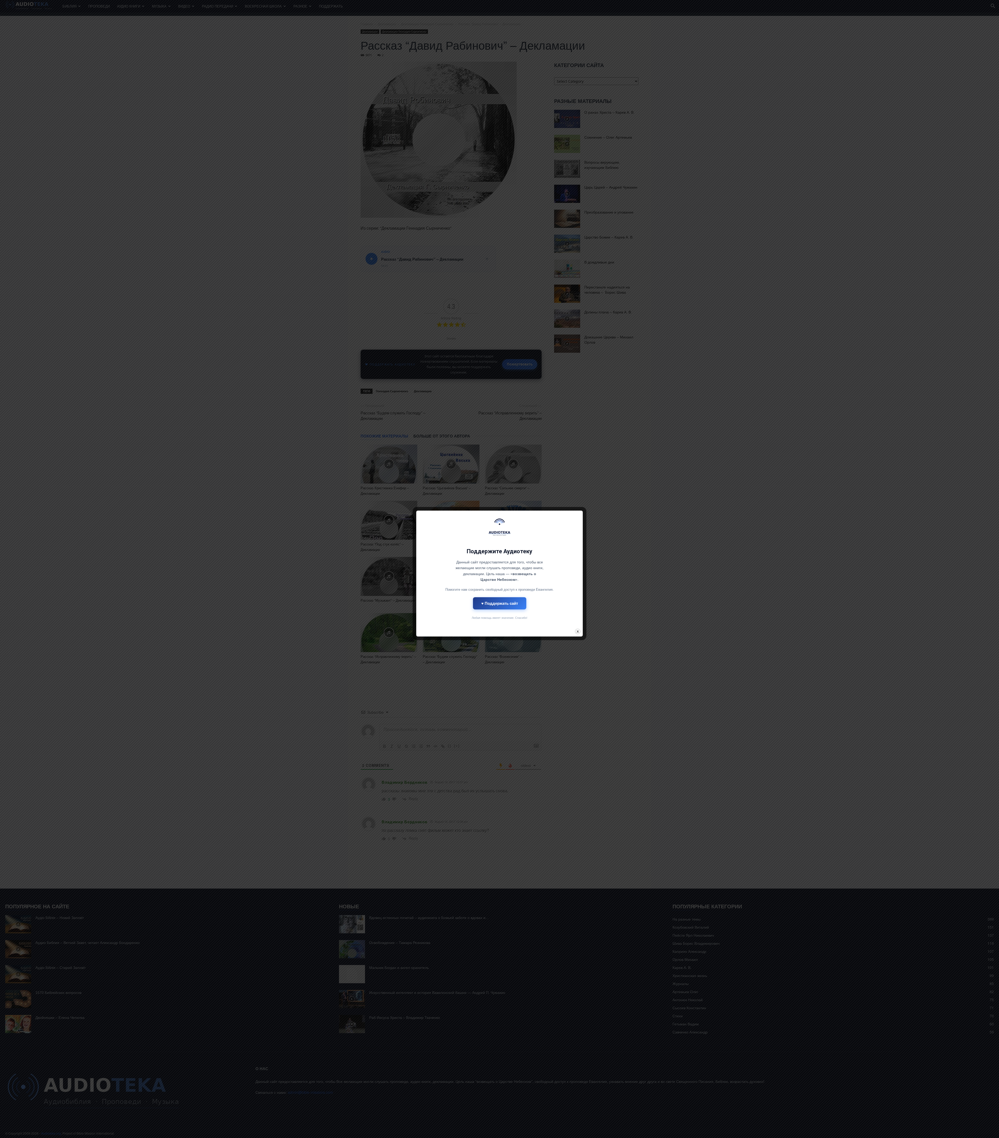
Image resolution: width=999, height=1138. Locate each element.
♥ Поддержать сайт (499, 603)
